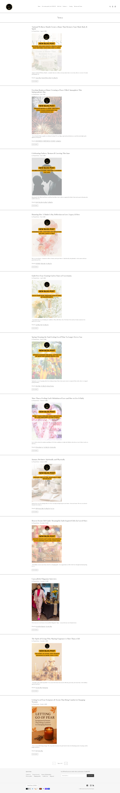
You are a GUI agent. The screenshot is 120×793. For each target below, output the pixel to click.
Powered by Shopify (90, 788)
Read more (35, 81)
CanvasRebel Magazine (40, 626)
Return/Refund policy (46, 774)
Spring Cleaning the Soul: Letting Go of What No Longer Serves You (57, 337)
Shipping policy (37, 776)
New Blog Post (55, 78)
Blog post (52, 776)
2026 (37, 508)
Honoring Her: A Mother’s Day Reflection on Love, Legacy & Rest (56, 214)
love (42, 447)
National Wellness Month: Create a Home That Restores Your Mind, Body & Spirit (59, 28)
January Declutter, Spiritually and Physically (48, 459)
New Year (52, 508)
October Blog (40, 751)
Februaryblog (38, 447)
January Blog (41, 508)
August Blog (38, 78)
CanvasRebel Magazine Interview (44, 579)
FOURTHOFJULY (39, 141)
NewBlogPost (58, 141)
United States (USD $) (31, 785)
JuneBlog (45, 202)
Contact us (28, 774)
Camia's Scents (84, 788)
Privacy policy (29, 776)
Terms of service (36, 774)
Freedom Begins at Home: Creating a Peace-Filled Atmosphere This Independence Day (57, 91)
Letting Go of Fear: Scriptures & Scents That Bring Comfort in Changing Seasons (58, 701)
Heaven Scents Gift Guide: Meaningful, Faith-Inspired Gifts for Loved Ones (59, 521)
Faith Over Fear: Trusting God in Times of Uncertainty (52, 276)
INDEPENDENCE (46, 141)
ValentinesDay (53, 447)
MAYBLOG (38, 263)
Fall (36, 751)
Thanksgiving (45, 687)
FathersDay (40, 202)
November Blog (49, 626)
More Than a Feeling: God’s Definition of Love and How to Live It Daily (58, 398)
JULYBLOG (53, 141)
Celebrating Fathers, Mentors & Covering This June (51, 153)
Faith (37, 202)
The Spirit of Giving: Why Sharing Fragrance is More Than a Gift (56, 638)
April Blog (38, 324)
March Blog (38, 386)
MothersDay (43, 263)
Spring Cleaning (50, 386)
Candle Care (45, 776)
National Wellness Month (46, 78)
